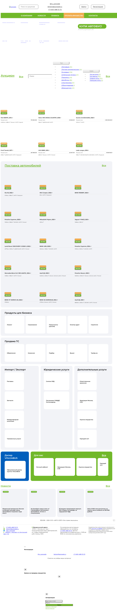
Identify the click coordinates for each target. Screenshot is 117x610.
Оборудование (68, 85)
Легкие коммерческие (71, 69)
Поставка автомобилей (23, 165)
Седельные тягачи (70, 75)
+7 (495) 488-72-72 (12, 527)
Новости (42, 15)
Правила (55, 15)
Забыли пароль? (51, 607)
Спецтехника (67, 83)
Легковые (66, 67)
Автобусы (66, 80)
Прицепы (66, 77)
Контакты (93, 15)
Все (21, 76)
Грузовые (66, 72)
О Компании (26, 15)
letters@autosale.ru (12, 529)
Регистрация (98, 7)
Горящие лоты (96, 80)
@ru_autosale (10, 530)
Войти (83, 7)
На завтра (95, 76)
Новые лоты (96, 78)
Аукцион (7, 75)
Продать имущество (74, 15)
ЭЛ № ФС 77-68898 (97, 528)
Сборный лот (67, 88)
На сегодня (95, 74)
